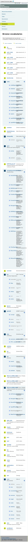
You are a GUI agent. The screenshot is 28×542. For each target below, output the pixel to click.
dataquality (10, 136)
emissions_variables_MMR (13, 339)
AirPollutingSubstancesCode (13, 394)
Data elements (5, 19)
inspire (9, 427)
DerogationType (13, 398)
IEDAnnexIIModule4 (11, 387)
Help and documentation (7, 11)
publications (10, 465)
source (12, 322)
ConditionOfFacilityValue (13, 194)
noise (8, 460)
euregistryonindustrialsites (11, 170)
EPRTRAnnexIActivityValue (13, 211)
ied (7, 356)
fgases (8, 306)
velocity (12, 515)
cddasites (13, 88)
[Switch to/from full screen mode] (19, 3)
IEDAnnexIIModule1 (11, 376)
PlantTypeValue (13, 247)
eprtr (8, 146)
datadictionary (11, 131)
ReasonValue (13, 250)
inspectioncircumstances (13, 366)
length (12, 499)
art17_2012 (10, 67)
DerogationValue (13, 205)
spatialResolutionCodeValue (13, 122)
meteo (12, 502)
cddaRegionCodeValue (13, 85)
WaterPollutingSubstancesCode (13, 414)
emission (13, 495)
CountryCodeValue (13, 200)
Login (17, 3)
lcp (7, 450)
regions (12, 113)
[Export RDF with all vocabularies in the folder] (24, 82)
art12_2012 (10, 52)
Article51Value (13, 175)
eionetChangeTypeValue (13, 104)
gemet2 (9, 311)
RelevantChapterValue (13, 258)
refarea (12, 291)
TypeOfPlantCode (13, 406)
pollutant (13, 370)
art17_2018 (10, 72)
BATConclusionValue (13, 191)
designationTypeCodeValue (13, 100)
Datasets (4, 14)
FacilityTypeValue (13, 216)
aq (7, 47)
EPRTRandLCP (11, 164)
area (12, 487)
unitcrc (12, 299)
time (12, 511)
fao (8, 274)
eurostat (9, 270)
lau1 (8, 437)
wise (8, 523)
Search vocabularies (8, 43)
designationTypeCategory (13, 96)
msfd (8, 455)
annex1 (12, 361)
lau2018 (9, 444)
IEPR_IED (9, 420)
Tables (3, 16)
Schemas (4, 21)
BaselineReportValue (13, 184)
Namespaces (4, 28)
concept (12, 314)
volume (12, 518)
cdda (8, 81)
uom (8, 479)
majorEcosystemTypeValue (13, 110)
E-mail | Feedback (5, 537)
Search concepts (18, 43)
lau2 (8, 441)
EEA (8, 1)
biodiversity (10, 78)
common (9, 127)
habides (9, 346)
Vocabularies (5, 24)
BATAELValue (13, 188)
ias (7, 351)
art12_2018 (10, 57)
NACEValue (13, 231)
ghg (8, 334)
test (8, 475)
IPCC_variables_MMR (13, 341)
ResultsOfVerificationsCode (13, 402)
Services (4, 26)
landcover (9, 432)
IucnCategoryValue (13, 107)
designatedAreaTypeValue (13, 93)
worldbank (10, 528)
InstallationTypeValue (13, 227)
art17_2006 (10, 62)
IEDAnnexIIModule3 (11, 381)
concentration (13, 490)
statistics (13, 506)
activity (12, 151)
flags (12, 283)
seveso (9, 470)
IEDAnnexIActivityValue (13, 220)
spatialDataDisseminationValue (13, 118)
